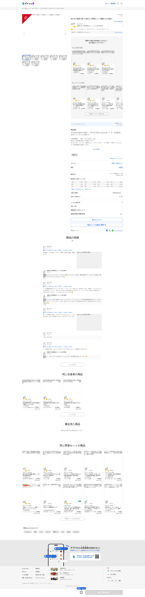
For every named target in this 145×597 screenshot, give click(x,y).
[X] (108, 581)
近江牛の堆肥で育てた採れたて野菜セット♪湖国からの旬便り (52, 8)
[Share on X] (110, 230)
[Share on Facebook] (107, 231)
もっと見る (72, 364)
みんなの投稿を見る (118, 21)
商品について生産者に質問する (96, 225)
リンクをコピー (119, 230)
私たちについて (97, 219)
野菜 (33, 8)
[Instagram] (112, 581)
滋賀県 (121, 167)
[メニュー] (121, 3)
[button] (97, 25)
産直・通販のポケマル (26, 8)
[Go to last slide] (24, 34)
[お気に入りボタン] (84, 52)
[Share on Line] (113, 231)
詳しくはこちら (118, 32)
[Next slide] (65, 34)
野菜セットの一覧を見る (96, 114)
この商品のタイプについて (116, 158)
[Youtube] (120, 581)
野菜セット (37, 8)
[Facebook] (116, 581)
